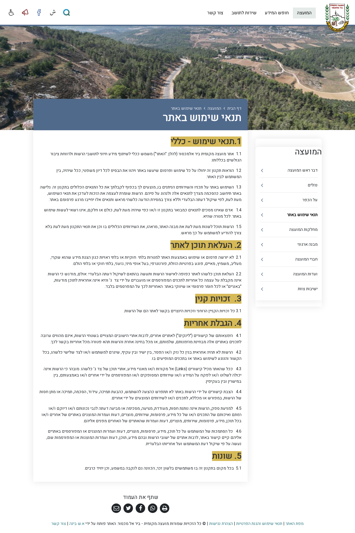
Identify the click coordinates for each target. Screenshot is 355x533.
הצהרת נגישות (221, 524)
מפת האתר (295, 524)
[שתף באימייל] (116, 508)
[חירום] (25, 12)
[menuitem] (304, 13)
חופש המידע (277, 13)
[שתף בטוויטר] (128, 508)
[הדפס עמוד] (164, 508)
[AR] (53, 12)
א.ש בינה (76, 524)
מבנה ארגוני (308, 244)
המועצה (304, 13)
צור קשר (215, 13)
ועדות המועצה (305, 274)
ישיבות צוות (308, 289)
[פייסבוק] (39, 12)
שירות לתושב (244, 13)
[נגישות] (11, 12)
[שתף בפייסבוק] (140, 508)
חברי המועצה (306, 259)
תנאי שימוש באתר (302, 215)
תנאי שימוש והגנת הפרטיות (259, 524)
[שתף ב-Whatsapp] (152, 508)
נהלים (313, 185)
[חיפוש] (66, 12)
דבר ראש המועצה (303, 170)
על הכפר (310, 200)
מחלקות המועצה (303, 229)
